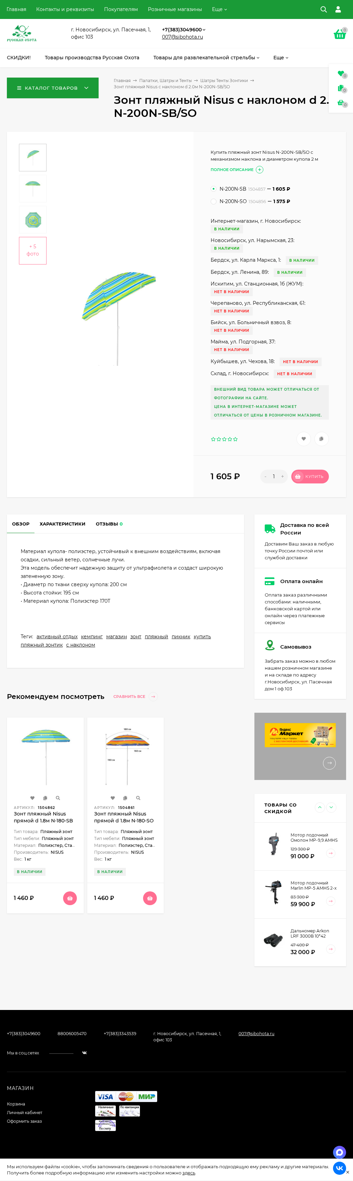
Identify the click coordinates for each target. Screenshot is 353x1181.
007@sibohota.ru (182, 37)
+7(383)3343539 (120, 1033)
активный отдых (57, 636)
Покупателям (121, 9)
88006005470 (72, 1033)
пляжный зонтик (42, 645)
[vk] (84, 1052)
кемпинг (92, 636)
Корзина (16, 1104)
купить (202, 636)
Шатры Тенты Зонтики (224, 80)
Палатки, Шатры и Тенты (165, 80)
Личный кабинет (24, 1112)
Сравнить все (129, 696)
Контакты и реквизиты (65, 9)
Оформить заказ (24, 1121)
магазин (116, 636)
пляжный (156, 636)
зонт (135, 636)
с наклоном (80, 645)
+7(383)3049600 (182, 30)
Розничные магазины (175, 9)
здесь (188, 1172)
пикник (181, 636)
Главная (16, 9)
